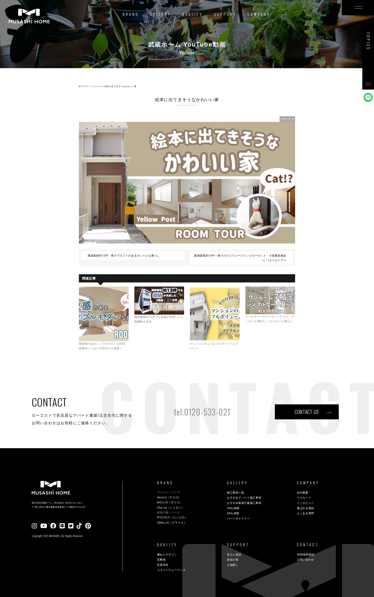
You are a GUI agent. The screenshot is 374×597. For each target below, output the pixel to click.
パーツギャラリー (238, 518)
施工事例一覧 (235, 492)
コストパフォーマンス (171, 569)
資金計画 (232, 559)
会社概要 (302, 492)
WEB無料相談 (306, 554)
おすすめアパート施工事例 (244, 497)
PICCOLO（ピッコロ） (172, 517)
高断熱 (161, 559)
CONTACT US (307, 411)
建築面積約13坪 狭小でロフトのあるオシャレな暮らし (124, 255)
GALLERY (160, 14)
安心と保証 (234, 554)
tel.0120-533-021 (202, 412)
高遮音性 (162, 564)
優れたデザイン (167, 554)
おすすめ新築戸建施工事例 (244, 502)
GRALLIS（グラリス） (171, 522)
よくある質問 (305, 513)
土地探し (232, 564)
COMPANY (259, 14)
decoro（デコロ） (169, 497)
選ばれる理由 (305, 508)
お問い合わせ (305, 559)
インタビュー (305, 502)
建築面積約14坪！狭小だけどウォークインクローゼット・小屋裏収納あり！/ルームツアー (240, 258)
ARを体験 (233, 513)
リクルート (304, 497)
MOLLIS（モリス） (169, 502)
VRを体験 (233, 508)
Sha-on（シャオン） (170, 507)
